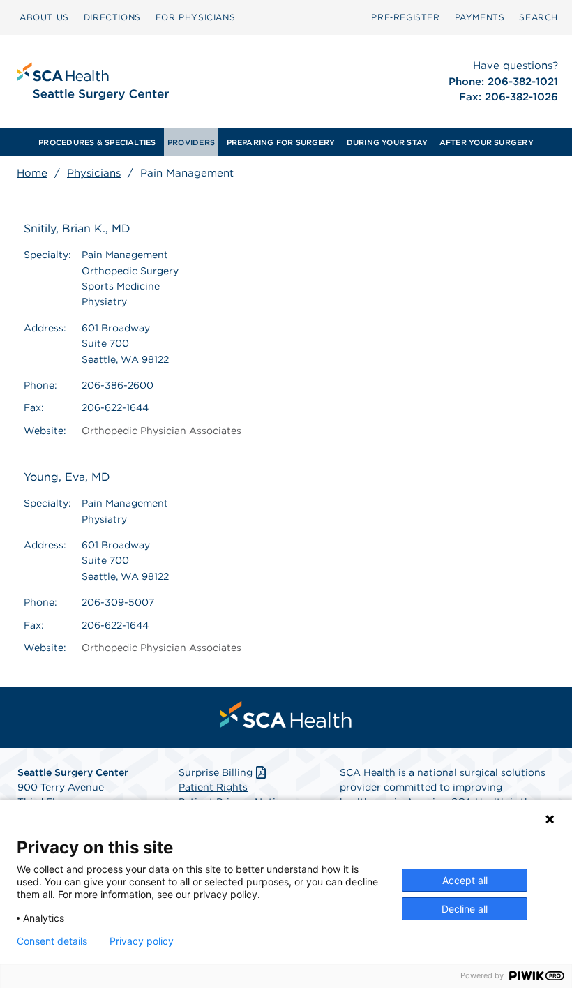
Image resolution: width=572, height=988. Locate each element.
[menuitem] (44, 17)
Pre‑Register (405, 17)
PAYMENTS (480, 17)
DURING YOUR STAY (387, 142)
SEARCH (538, 17)
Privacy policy (142, 941)
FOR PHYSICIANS (195, 17)
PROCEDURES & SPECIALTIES (97, 142)
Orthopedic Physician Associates (161, 430)
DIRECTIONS (112, 17)
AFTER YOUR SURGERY (486, 142)
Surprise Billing (216, 772)
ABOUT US (44, 17)
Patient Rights (213, 787)
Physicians (94, 173)
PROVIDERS (191, 142)
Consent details (52, 941)
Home (32, 173)
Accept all (465, 880)
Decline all (465, 909)
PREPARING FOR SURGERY (281, 142)
